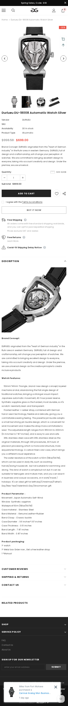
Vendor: (6, 119)
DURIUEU (26, 119)
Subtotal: (6, 183)
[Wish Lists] (56, 193)
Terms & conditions (32, 202)
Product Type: (9, 132)
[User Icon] (54, 10)
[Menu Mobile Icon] (4, 10)
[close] (65, 3)
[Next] (63, 58)
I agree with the (14, 202)
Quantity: (7, 172)
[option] (34, 58)
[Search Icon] (16, 10)
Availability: (8, 128)
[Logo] (34, 10)
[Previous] (5, 58)
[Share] (63, 193)
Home (5, 19)
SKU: (4, 124)
